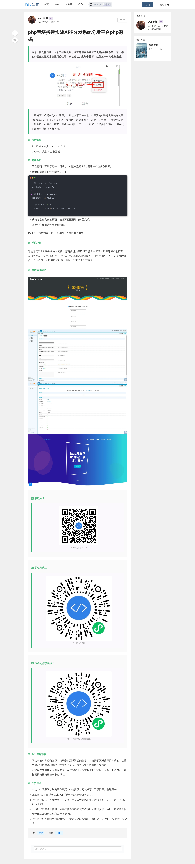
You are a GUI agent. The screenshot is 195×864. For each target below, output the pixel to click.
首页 (46, 4)
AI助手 (69, 4)
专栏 (57, 4)
